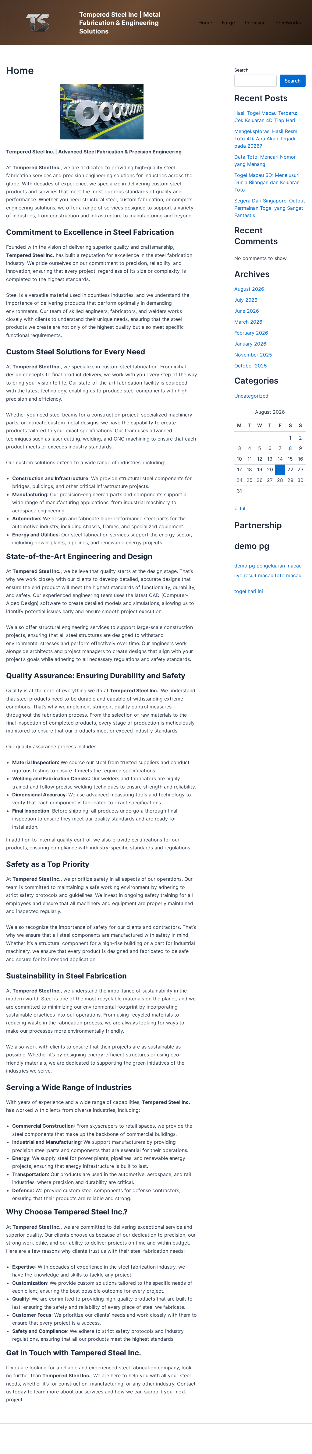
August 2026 (249, 289)
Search (241, 69)
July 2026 (245, 300)
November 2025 (253, 355)
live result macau (253, 575)
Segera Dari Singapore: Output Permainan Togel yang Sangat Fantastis (269, 208)
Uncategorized (251, 396)
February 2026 (251, 333)
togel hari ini (248, 591)
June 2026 (246, 311)
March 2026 (248, 322)
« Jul (239, 508)
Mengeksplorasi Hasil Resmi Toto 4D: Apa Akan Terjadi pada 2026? (266, 138)
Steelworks (288, 22)
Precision (255, 22)
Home (205, 22)
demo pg (244, 566)
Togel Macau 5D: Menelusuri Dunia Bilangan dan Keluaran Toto (267, 182)
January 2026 (250, 344)
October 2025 (250, 366)
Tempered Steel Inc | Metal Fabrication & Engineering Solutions (120, 23)
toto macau (288, 575)
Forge (228, 22)
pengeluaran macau (279, 566)
